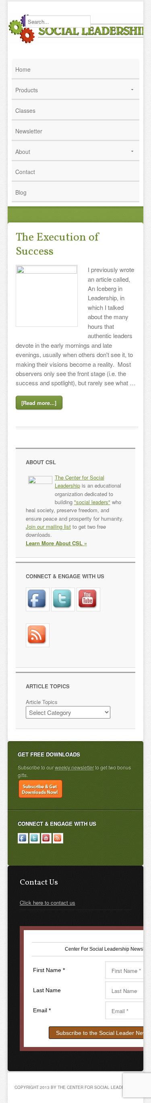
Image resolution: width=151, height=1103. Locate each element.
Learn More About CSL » (56, 543)
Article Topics (42, 702)
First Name (49, 970)
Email (42, 1010)
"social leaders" (92, 502)
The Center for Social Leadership (79, 481)
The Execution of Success (58, 245)
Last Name (47, 990)
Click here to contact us (47, 902)
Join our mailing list (48, 526)
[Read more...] (38, 403)
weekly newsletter (74, 767)
